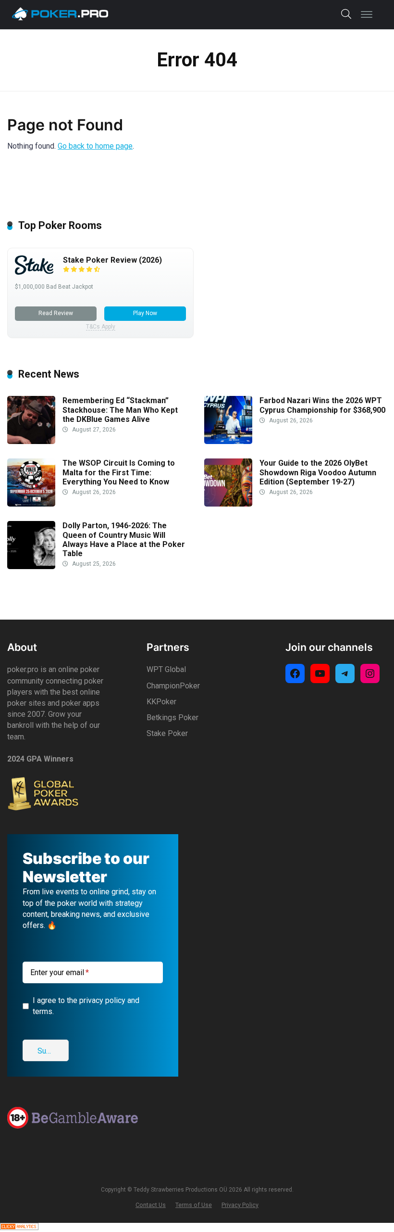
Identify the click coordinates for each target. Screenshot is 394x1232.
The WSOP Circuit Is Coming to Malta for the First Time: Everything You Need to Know (118, 472)
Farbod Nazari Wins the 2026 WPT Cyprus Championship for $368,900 (322, 405)
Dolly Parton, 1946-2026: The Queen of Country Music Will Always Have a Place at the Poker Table (123, 539)
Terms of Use (193, 1204)
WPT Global (166, 669)
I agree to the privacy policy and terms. (86, 1006)
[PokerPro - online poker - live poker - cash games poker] (60, 13)
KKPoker (161, 701)
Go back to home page (95, 146)
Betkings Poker (172, 717)
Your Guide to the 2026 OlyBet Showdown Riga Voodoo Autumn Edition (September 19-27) (317, 472)
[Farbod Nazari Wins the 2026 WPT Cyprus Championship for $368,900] (228, 441)
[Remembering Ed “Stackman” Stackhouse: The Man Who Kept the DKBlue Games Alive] (31, 441)
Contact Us (150, 1204)
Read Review (55, 313)
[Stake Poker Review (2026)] (34, 272)
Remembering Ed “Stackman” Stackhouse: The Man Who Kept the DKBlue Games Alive (120, 409)
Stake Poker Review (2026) (112, 260)
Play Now (145, 313)
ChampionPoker (173, 685)
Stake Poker (167, 733)
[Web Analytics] (19, 1227)
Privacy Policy (240, 1204)
